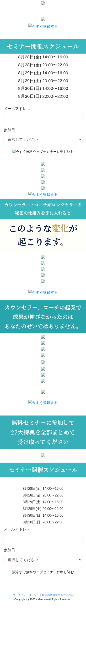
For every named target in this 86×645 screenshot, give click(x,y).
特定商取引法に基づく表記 (58, 595)
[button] (43, 26)
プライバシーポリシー (26, 595)
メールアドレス (17, 109)
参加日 (9, 130)
